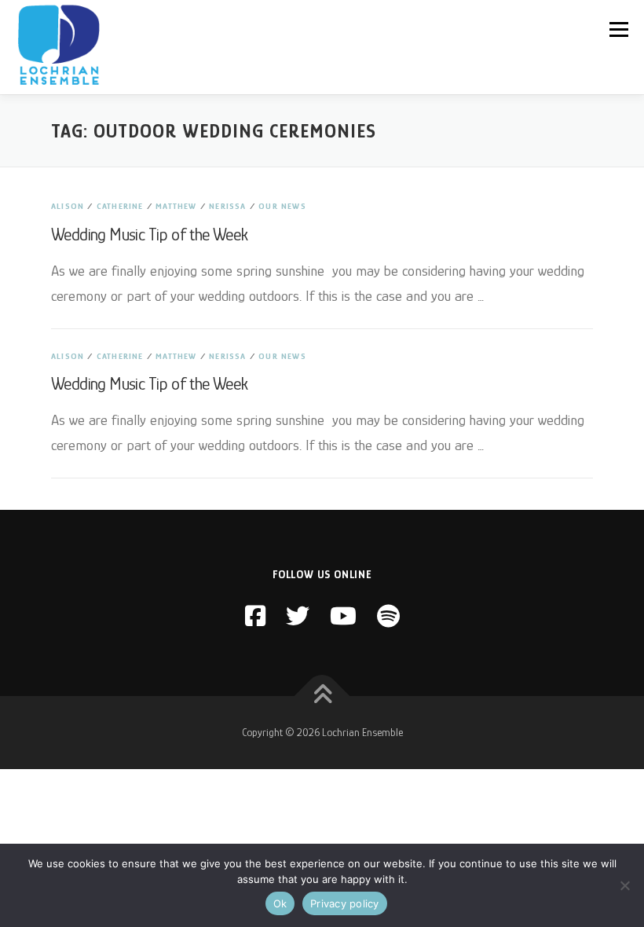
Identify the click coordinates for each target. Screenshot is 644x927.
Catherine (120, 206)
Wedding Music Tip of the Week (149, 234)
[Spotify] (388, 616)
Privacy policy (344, 903)
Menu (618, 29)
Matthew (176, 206)
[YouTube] (343, 616)
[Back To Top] (322, 696)
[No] (624, 885)
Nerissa (227, 206)
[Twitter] (297, 616)
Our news (282, 206)
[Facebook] (255, 616)
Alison (67, 206)
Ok (280, 903)
